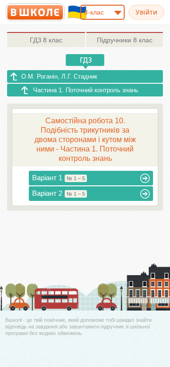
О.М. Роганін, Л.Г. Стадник (59, 76)
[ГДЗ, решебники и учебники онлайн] (35, 12)
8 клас (46, 40)
